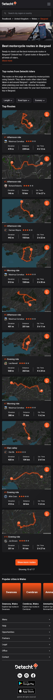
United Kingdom (21, 19)
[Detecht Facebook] (33, 676)
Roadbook (6, 19)
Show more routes (26, 562)
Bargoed (44, 19)
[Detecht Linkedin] (19, 676)
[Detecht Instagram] (26, 676)
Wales (34, 19)
